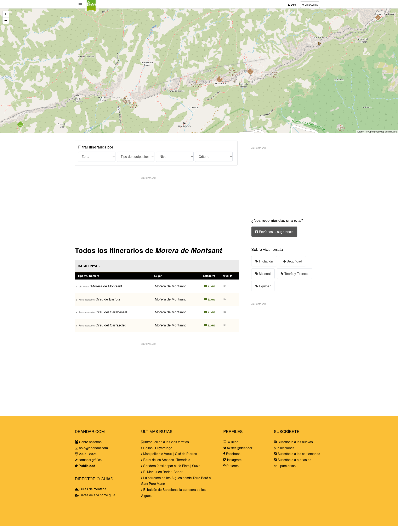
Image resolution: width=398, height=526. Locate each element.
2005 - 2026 (87, 453)
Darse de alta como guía (97, 495)
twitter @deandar (239, 447)
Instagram (233, 459)
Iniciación (265, 261)
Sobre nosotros (90, 441)
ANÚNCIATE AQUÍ (148, 178)
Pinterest (232, 465)
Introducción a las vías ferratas (166, 441)
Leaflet (360, 131)
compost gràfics (90, 459)
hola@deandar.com (93, 447)
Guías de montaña (92, 489)
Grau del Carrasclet (111, 324)
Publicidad (86, 465)
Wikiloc (232, 441)
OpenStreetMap (376, 131)
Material (264, 273)
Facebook (232, 453)
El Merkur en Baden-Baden (162, 471)
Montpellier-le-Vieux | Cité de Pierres (169, 453)
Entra (293, 4)
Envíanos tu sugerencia (276, 231)
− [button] (5, 20)
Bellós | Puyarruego (157, 447)
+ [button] (5, 14)
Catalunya (88, 266)
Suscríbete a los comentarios (298, 453)
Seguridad (294, 261)
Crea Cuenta (311, 4)
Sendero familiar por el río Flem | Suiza (171, 465)
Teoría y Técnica (296, 273)
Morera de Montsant (106, 285)
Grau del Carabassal (111, 311)
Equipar (264, 286)
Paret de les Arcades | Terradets (166, 459)
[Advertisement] (157, 210)
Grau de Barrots (108, 299)
